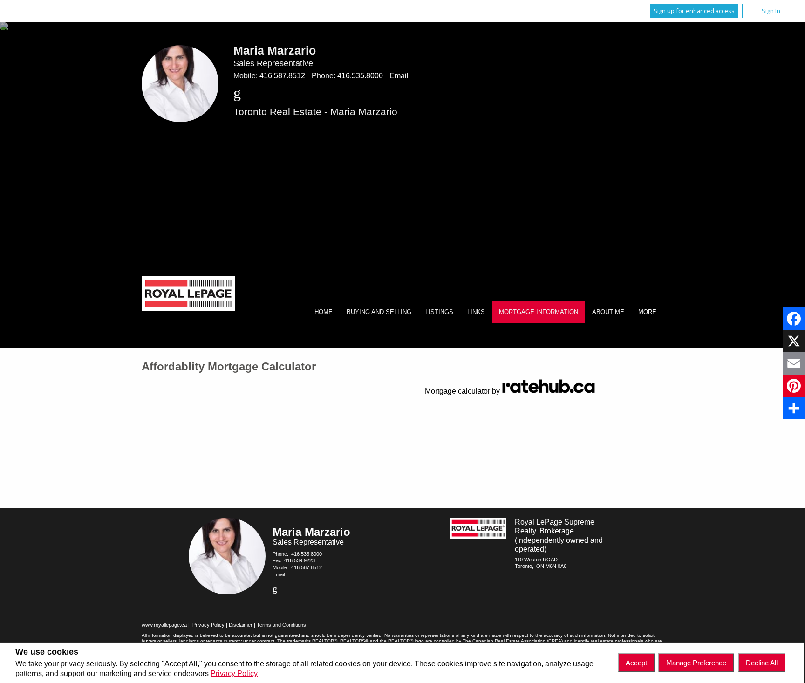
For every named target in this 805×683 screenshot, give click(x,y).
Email (399, 76)
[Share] (794, 408)
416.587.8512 (282, 76)
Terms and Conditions (281, 625)
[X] (794, 341)
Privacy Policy (234, 673)
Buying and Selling (379, 311)
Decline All (762, 663)
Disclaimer (240, 625)
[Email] (794, 363)
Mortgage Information (538, 311)
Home (323, 311)
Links (476, 311)
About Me (608, 311)
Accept (636, 663)
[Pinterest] (794, 386)
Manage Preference (696, 663)
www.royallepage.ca (164, 625)
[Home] (188, 294)
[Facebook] (794, 318)
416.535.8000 (360, 76)
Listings (439, 311)
